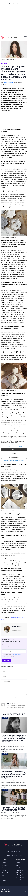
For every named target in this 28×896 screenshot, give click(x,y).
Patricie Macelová (8, 82)
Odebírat (7, 660)
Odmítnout (14, 453)
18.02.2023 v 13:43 (13, 703)
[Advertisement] (14, 20)
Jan (8, 703)
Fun (3, 878)
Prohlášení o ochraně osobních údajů (17, 460)
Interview (4, 862)
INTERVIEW (4, 63)
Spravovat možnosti (14, 457)
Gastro (4, 880)
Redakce (17, 865)
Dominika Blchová (8, 744)
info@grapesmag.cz (16, 855)
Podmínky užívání (20, 875)
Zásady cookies (6, 460)
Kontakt (17, 867)
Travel (3, 875)
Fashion (4, 867)
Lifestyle (4, 865)
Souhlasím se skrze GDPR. (13, 655)
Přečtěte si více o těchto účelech (20, 445)
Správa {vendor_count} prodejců (8, 445)
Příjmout (14, 449)
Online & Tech (6, 873)
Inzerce (17, 862)
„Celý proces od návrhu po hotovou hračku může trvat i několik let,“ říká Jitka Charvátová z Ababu (13, 809)
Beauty (4, 870)
